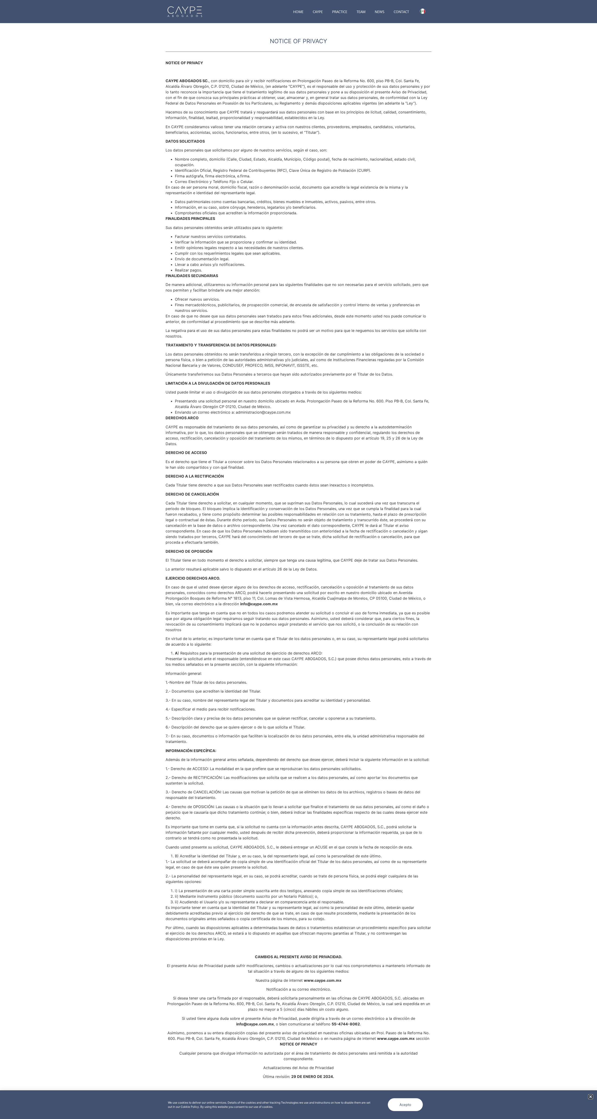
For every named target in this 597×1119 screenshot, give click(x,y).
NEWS (379, 11)
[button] (590, 1096)
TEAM (361, 11)
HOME (298, 11)
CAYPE (318, 11)
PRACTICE (339, 11)
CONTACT (401, 11)
